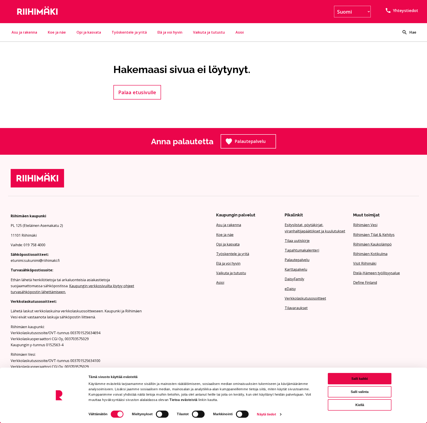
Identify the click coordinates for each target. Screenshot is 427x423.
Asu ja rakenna (24, 32)
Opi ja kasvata (89, 32)
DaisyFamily (294, 279)
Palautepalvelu (255, 142)
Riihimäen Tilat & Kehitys (374, 234)
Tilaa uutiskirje (297, 240)
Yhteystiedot (405, 10)
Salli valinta (360, 392)
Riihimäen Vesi (365, 224)
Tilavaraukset (296, 307)
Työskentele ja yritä (129, 32)
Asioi (240, 32)
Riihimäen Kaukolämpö (372, 244)
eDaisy (290, 288)
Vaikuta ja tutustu (209, 32)
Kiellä (359, 405)
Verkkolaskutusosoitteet (305, 298)
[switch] (162, 414)
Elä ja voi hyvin (169, 32)
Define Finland (365, 282)
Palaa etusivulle (137, 92)
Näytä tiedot (266, 414)
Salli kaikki (359, 378)
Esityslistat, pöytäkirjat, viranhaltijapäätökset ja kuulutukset (315, 227)
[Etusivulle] (76, 11)
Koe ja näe (57, 32)
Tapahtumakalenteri (302, 250)
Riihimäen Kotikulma (370, 253)
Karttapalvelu (296, 269)
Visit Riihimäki (364, 263)
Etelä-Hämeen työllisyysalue (376, 272)
